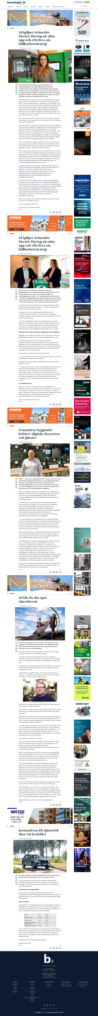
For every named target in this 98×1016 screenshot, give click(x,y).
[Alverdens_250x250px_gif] (82, 208)
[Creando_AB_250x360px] (82, 758)
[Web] (82, 341)
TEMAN (48, 7)
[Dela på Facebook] (16, 85)
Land (82, 6)
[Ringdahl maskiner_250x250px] (82, 474)
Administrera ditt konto (83, 984)
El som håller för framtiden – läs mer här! (30, 738)
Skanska (32, 984)
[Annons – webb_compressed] (82, 143)
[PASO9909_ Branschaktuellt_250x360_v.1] (82, 428)
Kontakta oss (49, 986)
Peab (32, 990)
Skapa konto (83, 986)
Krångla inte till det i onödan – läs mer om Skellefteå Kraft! (35, 800)
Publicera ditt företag (65, 984)
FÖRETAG (33, 7)
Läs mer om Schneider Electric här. (29, 204)
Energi (15, 986)
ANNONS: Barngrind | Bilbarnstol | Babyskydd (32, 998)
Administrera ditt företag (66, 986)
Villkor (49, 1008)
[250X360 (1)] (82, 731)
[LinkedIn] (50, 1005)
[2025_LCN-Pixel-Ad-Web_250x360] (82, 266)
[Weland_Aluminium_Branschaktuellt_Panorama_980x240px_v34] (40, 816)
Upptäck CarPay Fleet (25, 943)
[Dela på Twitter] (16, 87)
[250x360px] (82, 810)
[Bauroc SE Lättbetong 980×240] (40, 223)
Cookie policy (54, 1008)
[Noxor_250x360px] (82, 23)
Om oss (49, 984)
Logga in (87, 2)
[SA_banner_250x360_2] (82, 835)
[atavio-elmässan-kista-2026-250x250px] (82, 226)
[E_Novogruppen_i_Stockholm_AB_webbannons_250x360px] (82, 453)
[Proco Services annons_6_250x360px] (82, 367)
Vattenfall (32, 993)
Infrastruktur (15, 991)
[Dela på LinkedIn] (16, 90)
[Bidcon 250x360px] (82, 784)
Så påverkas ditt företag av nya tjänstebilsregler (33, 940)
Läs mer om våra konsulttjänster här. (29, 399)
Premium (18, 7)
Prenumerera (78, 2)
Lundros (47, 973)
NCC (32, 986)
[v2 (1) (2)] (82, 316)
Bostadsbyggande (32, 991)
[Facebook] (44, 1005)
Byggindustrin (15, 984)
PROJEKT (40, 7)
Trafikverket (32, 988)
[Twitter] (54, 1005)
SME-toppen (32, 1001)
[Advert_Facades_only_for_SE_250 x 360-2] (82, 496)
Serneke (32, 995)
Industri (15, 990)
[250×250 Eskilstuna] (82, 388)
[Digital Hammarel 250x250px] (82, 244)
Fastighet (15, 988)
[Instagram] (47, 1005)
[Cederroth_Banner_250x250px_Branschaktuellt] (82, 649)
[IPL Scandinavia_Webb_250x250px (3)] (82, 710)
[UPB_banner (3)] (82, 584)
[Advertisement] (82, 164)
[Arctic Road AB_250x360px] (82, 93)
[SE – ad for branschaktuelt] (82, 562)
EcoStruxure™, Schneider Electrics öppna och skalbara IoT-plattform (38, 563)
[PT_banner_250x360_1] (82, 860)
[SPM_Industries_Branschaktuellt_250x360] (82, 67)
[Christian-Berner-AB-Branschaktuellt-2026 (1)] (82, 118)
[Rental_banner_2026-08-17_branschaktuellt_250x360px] (82, 688)
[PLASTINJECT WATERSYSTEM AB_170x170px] (82, 46)
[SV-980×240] (40, 18)
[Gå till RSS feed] (16, 93)
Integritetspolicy (44, 1008)
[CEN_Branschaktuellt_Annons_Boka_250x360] (82, 291)
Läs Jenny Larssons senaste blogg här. (29, 207)
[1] (82, 667)
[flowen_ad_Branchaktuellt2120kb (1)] (82, 540)
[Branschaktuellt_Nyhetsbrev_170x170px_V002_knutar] (82, 406)
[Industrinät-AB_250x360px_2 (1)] (82, 627)
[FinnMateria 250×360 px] (82, 187)
